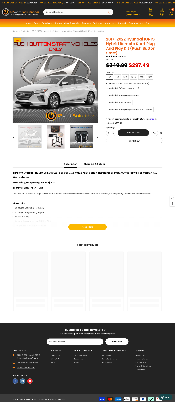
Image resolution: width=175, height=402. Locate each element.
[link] (30, 300)
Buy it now (134, 140)
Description (70, 164)
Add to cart (134, 132)
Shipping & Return (94, 164)
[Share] (160, 133)
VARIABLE (61, 399)
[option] (56, 80)
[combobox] (75, 12)
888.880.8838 (32, 363)
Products (25, 31)
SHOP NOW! (31, 2)
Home (15, 31)
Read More (87, 226)
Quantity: (110, 127)
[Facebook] (15, 381)
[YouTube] (30, 381)
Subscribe (117, 341)
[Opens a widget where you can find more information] (165, 397)
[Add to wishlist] (155, 133)
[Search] (78, 12)
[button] (13, 137)
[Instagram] (22, 381)
